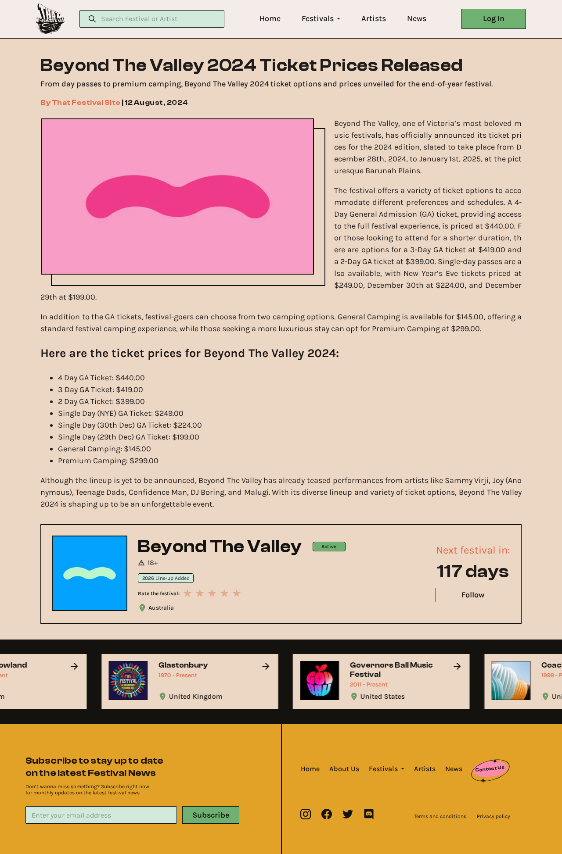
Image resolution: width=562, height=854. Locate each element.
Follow (472, 595)
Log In (493, 18)
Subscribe (210, 815)
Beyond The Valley (220, 546)
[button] (270, 19)
